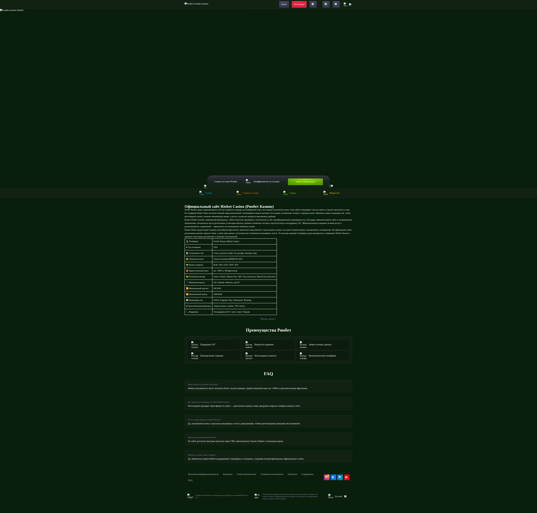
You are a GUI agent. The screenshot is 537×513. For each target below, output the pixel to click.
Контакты (227, 474)
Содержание (307, 474)
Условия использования (272, 474)
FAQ (190, 480)
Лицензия (292, 474)
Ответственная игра (246, 474)
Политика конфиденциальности (203, 474)
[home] (196, 4)
